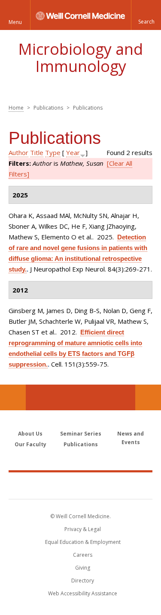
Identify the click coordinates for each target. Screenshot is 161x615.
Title (36, 152)
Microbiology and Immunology (80, 58)
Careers (82, 554)
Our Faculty (30, 444)
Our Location (13, 397)
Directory (82, 580)
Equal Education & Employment (83, 542)
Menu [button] (15, 22)
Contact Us (148, 397)
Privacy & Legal (82, 529)
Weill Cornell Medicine (80, 485)
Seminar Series (80, 433)
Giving (82, 567)
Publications (81, 444)
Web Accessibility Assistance (82, 593)
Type (53, 152)
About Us (30, 433)
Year (73, 152)
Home (16, 107)
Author (18, 152)
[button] (146, 15)
